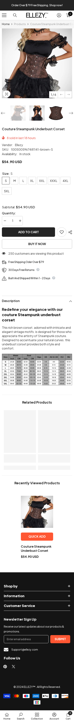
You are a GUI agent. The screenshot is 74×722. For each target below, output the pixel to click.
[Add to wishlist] (61, 232)
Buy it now (37, 244)
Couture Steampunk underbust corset (36, 548)
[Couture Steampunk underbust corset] (37, 512)
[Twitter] (13, 666)
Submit (60, 639)
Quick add (37, 536)
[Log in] (59, 15)
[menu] (4, 15)
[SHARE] (69, 232)
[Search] (15, 15)
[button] (61, 94)
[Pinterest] (5, 666)
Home (6, 24)
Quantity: (9, 213)
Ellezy (19, 145)
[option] (37, 63)
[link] (20, 458)
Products (20, 24)
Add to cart (28, 232)
